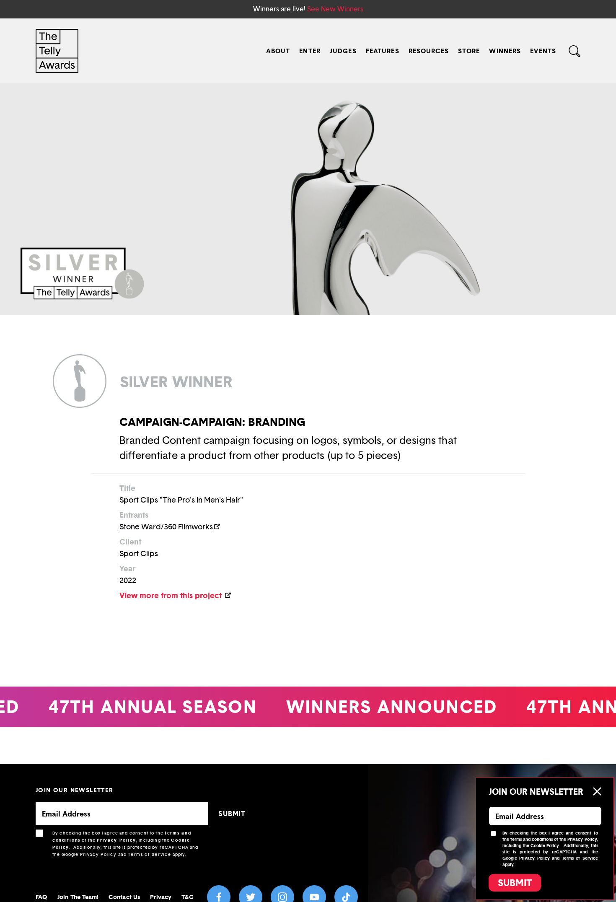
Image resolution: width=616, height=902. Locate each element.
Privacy (161, 897)
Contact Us (124, 897)
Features (382, 51)
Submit (515, 882)
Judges (343, 51)
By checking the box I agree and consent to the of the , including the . (125, 843)
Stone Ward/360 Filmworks (166, 527)
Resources (429, 51)
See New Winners (335, 9)
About (278, 51)
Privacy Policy (116, 840)
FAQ (41, 897)
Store (469, 51)
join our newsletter (75, 790)
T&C (187, 897)
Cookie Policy (545, 845)
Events (543, 51)
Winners (505, 51)
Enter (310, 51)
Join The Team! (77, 897)
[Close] (597, 791)
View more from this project (171, 595)
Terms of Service (149, 854)
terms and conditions (531, 839)
